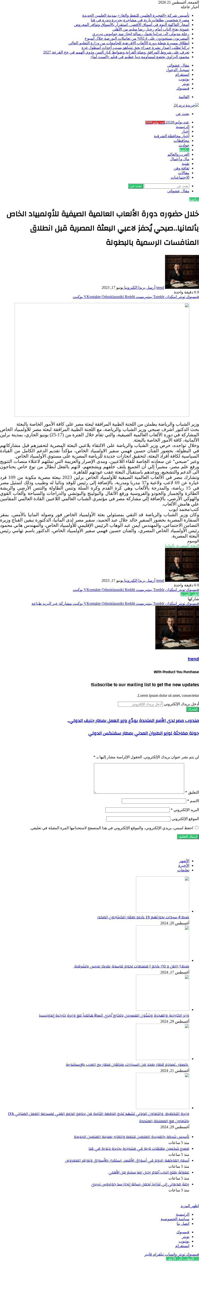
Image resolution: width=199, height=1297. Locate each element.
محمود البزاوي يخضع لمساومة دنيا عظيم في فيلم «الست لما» (140, 57)
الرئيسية (182, 127)
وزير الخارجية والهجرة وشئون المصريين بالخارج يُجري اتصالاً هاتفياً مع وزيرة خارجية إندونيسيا (114, 1015)
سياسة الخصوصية (175, 1219)
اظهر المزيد (190, 594)
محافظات (181, 141)
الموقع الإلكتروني (185, 819)
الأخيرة (183, 865)
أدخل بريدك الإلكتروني (181, 704)
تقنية (185, 164)
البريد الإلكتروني (185, 810)
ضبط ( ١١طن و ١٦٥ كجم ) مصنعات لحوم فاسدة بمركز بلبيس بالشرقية (131, 966)
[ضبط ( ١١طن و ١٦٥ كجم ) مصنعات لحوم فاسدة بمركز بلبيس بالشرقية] (162, 960)
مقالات (183, 173)
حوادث (184, 145)
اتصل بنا (183, 1223)
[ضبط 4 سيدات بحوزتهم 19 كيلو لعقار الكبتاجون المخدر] (162, 911)
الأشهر (184, 861)
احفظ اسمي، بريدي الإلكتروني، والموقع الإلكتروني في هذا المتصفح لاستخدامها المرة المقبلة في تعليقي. (111, 828)
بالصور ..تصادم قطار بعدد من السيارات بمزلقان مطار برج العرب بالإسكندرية (127, 1064)
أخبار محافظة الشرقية (171, 136)
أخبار (185, 131)
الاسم (193, 801)
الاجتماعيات (180, 177)
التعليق (192, 792)
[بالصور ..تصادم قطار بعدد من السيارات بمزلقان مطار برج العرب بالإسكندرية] (162, 1059)
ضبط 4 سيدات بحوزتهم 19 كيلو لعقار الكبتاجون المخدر (143, 917)
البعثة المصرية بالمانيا (182, 546)
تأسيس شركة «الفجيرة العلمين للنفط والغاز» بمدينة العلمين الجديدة (135, 15)
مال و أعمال (179, 159)
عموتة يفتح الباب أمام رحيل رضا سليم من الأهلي (150, 29)
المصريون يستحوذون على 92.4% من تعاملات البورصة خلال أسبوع (137, 38)
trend (160, 287)
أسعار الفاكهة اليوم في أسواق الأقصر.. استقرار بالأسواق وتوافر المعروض (131, 25)
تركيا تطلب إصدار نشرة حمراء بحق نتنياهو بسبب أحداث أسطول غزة (135, 48)
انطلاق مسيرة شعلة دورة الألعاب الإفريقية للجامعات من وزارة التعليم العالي (128, 43)
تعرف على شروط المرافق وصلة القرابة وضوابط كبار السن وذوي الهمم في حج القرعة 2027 (116, 52)
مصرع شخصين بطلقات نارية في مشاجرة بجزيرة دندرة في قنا (140, 20)
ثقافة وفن (181, 168)
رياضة (184, 150)
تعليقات (183, 870)
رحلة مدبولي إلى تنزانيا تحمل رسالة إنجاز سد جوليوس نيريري (140, 34)
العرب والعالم (178, 154)
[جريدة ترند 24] (186, 105)
